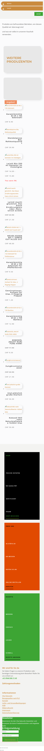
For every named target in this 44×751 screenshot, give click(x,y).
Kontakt (5, 701)
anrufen (9, 587)
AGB (3, 705)
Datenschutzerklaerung (10, 713)
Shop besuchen (12, 516)
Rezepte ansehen (13, 657)
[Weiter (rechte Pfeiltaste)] (3, 750)
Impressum (6, 710)
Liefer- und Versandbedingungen (14, 703)
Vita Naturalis (7, 696)
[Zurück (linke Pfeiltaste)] (1, 750)
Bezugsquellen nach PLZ (11, 698)
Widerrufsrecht (7, 708)
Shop (38, 14)
